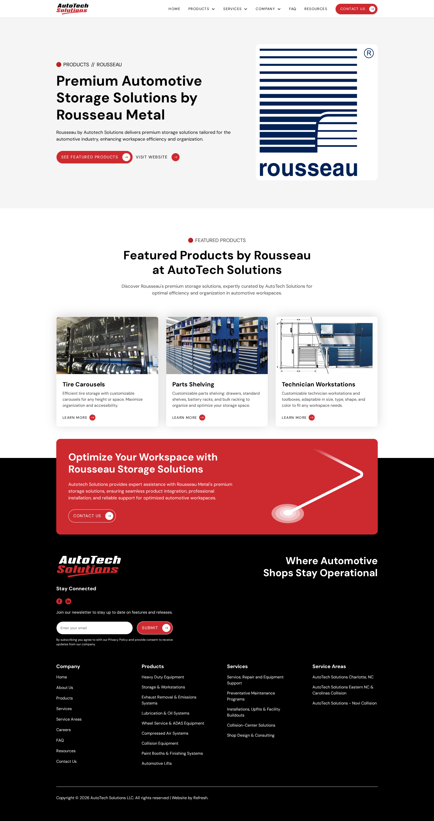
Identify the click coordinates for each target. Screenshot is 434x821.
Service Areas (69, 719)
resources (315, 9)
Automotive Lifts (157, 763)
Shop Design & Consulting (251, 735)
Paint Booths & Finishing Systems (172, 753)
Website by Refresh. (190, 797)
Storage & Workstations (163, 687)
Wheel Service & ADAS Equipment (173, 723)
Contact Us (66, 761)
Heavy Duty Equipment (163, 677)
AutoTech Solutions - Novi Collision (344, 703)
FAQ (60, 740)
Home (61, 677)
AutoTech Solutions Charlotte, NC (342, 677)
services (232, 9)
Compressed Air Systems (165, 733)
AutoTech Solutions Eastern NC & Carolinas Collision (342, 690)
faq (292, 9)
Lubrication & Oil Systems (165, 713)
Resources (66, 750)
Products (76, 64)
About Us (64, 687)
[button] (201, 9)
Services (64, 708)
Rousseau (109, 64)
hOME (174, 9)
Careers (63, 729)
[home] (72, 9)
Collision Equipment (160, 743)
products (198, 9)
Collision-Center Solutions (251, 725)
